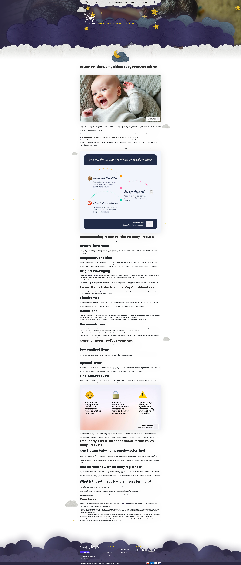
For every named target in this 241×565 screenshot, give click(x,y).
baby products (146, 518)
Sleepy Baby (125, 503)
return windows (122, 455)
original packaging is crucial (93, 275)
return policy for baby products (98, 291)
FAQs (139, 2)
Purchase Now (118, 2)
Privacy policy (101, 563)
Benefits (133, 2)
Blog (94, 23)
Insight (126, 2)
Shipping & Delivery (125, 549)
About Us (109, 552)
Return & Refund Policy (126, 555)
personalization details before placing (103, 358)
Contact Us (124, 552)
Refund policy (116, 563)
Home (110, 2)
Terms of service (108, 563)
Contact (145, 2)
